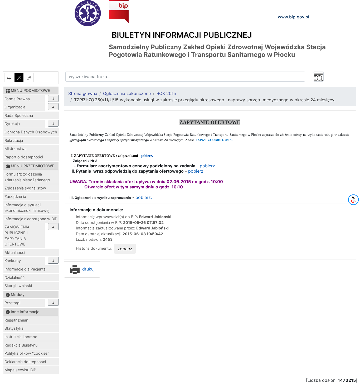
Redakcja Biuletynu (20, 345)
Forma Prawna (17, 99)
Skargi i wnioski (18, 285)
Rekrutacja (13, 140)
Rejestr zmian (16, 320)
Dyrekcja (12, 123)
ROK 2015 (166, 93)
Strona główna (82, 93)
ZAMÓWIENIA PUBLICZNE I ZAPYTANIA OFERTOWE (17, 235)
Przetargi (12, 302)
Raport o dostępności (23, 157)
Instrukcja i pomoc (20, 336)
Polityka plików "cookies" (26, 353)
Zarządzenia (15, 196)
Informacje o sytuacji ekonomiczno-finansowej (26, 208)
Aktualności (14, 252)
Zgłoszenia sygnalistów (25, 188)
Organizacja (14, 107)
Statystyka (13, 328)
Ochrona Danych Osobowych (30, 132)
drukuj (88, 269)
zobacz (125, 248)
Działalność (14, 277)
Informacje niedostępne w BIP (30, 219)
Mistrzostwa (15, 148)
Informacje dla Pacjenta (25, 269)
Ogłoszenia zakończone (127, 93)
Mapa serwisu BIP (20, 370)
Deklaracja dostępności (25, 361)
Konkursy (12, 260)
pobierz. (147, 156)
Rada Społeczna (18, 115)
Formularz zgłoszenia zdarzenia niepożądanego (27, 177)
